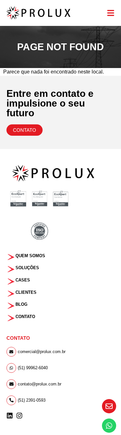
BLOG (21, 304)
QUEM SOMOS (30, 255)
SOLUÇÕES (27, 267)
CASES (22, 280)
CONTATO (25, 316)
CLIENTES (25, 292)
